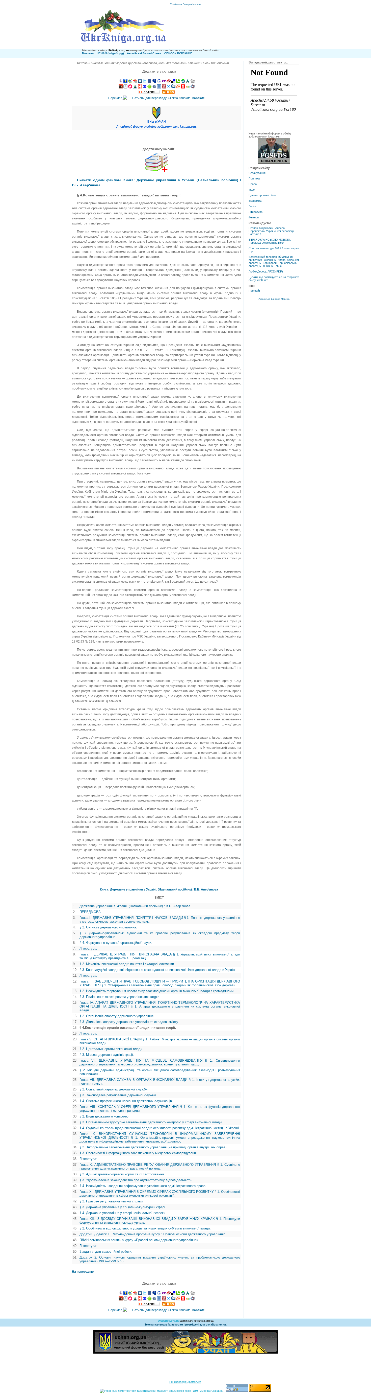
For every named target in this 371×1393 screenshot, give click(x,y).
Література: (88, 948)
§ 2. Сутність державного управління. (108, 927)
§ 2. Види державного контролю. (104, 1116)
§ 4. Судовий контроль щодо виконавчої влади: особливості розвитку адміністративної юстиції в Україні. (160, 1128)
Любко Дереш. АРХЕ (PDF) (266, 271)
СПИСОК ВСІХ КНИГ (178, 53)
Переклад (156, 98)
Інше (252, 189)
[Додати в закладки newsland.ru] (183, 87)
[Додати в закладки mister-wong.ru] (164, 87)
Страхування (257, 172)
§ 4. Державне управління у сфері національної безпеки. (123, 1213)
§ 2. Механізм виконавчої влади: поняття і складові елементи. (127, 964)
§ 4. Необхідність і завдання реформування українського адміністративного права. (143, 1186)
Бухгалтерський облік (262, 195)
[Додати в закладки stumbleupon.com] (183, 82)
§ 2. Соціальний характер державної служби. (114, 1089)
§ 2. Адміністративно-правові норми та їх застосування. (122, 1174)
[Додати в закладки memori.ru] (130, 87)
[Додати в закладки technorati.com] (178, 82)
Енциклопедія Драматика (185, 1381)
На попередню (83, 1271)
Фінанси (254, 217)
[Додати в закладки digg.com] (193, 82)
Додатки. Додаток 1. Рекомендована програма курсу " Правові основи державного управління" (152, 1234)
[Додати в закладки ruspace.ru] (159, 87)
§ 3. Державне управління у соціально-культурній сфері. (123, 1207)
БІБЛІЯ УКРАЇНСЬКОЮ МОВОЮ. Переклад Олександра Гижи (270, 241)
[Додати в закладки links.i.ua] (125, 82)
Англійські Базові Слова (144, 53)
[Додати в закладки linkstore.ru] (135, 87)
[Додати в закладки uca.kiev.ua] (135, 82)
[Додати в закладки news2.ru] (140, 87)
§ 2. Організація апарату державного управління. (117, 1016)
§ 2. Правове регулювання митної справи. (112, 1201)
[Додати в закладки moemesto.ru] (125, 87)
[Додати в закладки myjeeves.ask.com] (169, 82)
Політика (254, 178)
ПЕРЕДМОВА (90, 912)
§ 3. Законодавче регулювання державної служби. (118, 1095)
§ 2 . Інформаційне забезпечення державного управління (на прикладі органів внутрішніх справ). (153, 1147)
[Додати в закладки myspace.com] (154, 82)
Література (255, 211)
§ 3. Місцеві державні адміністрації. (107, 1055)
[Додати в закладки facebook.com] (149, 82)
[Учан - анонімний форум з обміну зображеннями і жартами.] (274, 162)
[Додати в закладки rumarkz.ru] (145, 87)
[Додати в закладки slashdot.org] (188, 82)
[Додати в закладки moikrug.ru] (193, 87)
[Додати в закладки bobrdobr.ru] (121, 87)
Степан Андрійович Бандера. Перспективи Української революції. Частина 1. (272, 231)
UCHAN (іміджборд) (110, 53)
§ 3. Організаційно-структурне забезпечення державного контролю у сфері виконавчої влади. (151, 1122)
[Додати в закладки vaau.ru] (188, 87)
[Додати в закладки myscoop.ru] (178, 87)
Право (253, 184)
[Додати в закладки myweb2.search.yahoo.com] (164, 82)
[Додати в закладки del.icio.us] (173, 82)
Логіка (252, 206)
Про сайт (254, 290)
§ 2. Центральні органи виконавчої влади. (111, 1049)
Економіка (255, 200)
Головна (88, 53)
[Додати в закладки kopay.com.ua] (130, 82)
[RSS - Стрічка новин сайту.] (168, 93)
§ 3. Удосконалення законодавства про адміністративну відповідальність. (136, 1180)
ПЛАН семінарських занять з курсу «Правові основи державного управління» (139, 1240)
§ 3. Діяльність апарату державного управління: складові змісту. (129, 1022)
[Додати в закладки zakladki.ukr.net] (121, 82)
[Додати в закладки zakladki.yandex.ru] (154, 87)
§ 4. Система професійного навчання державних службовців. (126, 1101)
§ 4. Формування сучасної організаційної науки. (116, 943)
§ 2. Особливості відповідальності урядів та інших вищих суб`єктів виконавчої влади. (145, 1228)
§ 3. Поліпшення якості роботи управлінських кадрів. (120, 997)
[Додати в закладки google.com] (159, 82)
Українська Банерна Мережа (185, 4)
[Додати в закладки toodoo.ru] (169, 87)
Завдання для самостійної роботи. (106, 1251)
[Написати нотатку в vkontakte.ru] (140, 82)
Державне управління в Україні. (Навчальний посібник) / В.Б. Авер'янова (135, 906)
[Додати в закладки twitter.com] (145, 82)
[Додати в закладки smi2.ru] (149, 87)
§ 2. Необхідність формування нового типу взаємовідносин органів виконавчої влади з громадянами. (157, 991)
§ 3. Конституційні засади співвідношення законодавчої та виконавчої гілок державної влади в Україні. (158, 970)
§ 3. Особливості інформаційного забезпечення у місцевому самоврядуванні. (139, 1153)
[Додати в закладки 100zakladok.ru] (173, 87)
